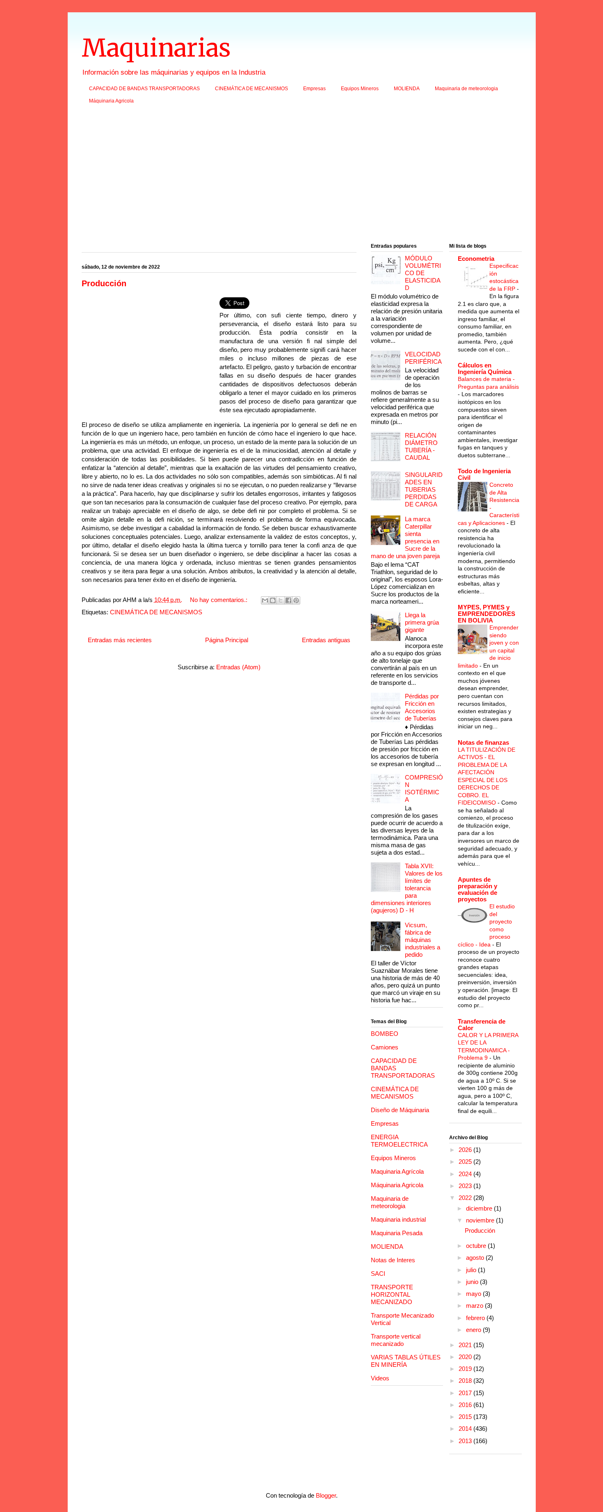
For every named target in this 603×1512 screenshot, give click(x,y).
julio (472, 1269)
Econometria (476, 258)
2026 (466, 1149)
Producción (104, 283)
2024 (466, 1173)
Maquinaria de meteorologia (466, 88)
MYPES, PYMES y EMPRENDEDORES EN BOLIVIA (486, 614)
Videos (380, 1378)
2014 (466, 1428)
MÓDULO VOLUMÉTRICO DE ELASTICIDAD (423, 273)
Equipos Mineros (360, 88)
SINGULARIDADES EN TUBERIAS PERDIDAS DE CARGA (424, 489)
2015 (466, 1416)
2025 (466, 1161)
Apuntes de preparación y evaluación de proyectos (477, 889)
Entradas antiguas (326, 639)
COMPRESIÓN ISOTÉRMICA (424, 788)
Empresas (314, 88)
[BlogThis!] (273, 600)
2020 (466, 1356)
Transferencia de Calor (481, 1024)
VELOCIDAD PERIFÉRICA (423, 358)
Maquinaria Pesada (397, 1232)
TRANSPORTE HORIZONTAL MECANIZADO (392, 1294)
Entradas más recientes (120, 639)
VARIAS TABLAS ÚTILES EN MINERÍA (406, 1361)
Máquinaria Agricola (111, 101)
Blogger (326, 1495)
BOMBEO (384, 1033)
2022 (466, 1197)
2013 (466, 1440)
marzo (475, 1305)
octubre (477, 1245)
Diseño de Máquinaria (400, 1109)
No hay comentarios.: (219, 599)
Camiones (384, 1047)
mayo (474, 1293)
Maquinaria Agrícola (397, 1171)
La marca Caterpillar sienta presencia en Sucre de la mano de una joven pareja (405, 537)
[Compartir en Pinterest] (296, 600)
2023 (466, 1185)
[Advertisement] (302, 176)
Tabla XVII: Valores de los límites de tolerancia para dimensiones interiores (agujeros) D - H (407, 888)
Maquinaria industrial (398, 1219)
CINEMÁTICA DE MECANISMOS (251, 88)
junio (473, 1281)
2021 (466, 1344)
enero (474, 1329)
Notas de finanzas (483, 742)
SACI (378, 1273)
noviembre (481, 1220)
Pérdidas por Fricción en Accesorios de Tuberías (422, 707)
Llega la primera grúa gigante (422, 622)
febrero (476, 1317)
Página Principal (226, 639)
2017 (466, 1392)
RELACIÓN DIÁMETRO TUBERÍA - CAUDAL (421, 446)
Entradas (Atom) (238, 667)
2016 (466, 1404)
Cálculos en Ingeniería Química (485, 368)
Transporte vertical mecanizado (395, 1340)
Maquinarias (156, 47)
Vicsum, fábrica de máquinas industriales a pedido (422, 939)
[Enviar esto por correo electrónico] (265, 600)
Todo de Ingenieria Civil (484, 474)
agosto (476, 1257)
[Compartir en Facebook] (288, 600)
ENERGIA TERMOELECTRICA (399, 1140)
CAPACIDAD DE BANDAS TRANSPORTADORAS (144, 88)
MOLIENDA (407, 88)
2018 (466, 1380)
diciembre (480, 1208)
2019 (466, 1368)
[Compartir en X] (280, 600)
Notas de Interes (393, 1260)
